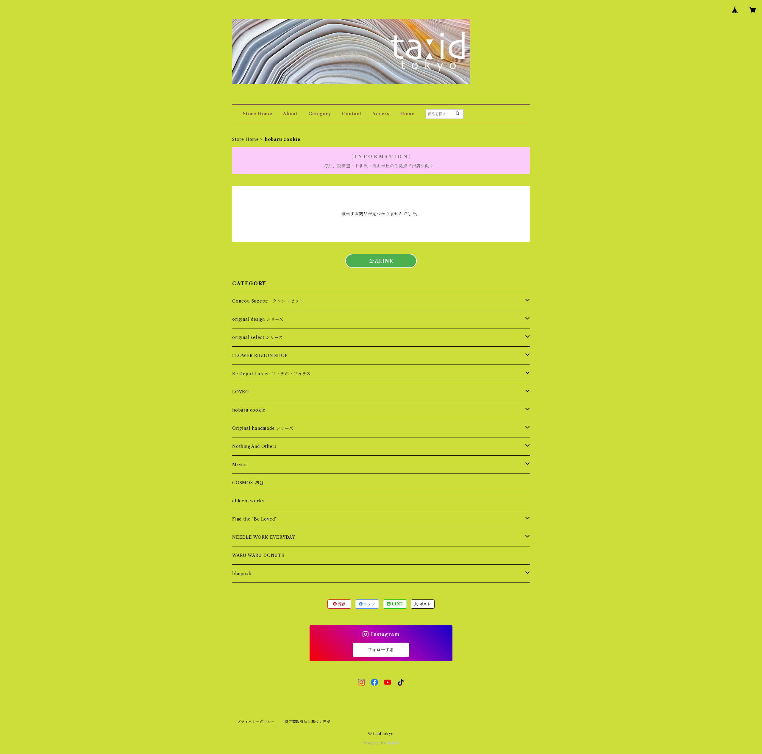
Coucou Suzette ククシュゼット (268, 301)
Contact (352, 113)
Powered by (374, 743)
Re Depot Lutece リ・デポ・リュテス (271, 373)
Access (380, 113)
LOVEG (240, 392)
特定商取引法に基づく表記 (307, 721)
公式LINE (381, 261)
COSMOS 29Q (247, 482)
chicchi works (248, 501)
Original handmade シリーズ (262, 428)
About (290, 113)
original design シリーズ (258, 319)
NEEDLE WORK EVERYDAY (263, 537)
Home (407, 113)
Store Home (257, 113)
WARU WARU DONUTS (258, 555)
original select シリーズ (257, 337)
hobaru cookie (248, 410)
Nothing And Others (254, 446)
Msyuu (239, 464)
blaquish (241, 573)
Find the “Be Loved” (254, 519)
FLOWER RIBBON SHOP (260, 355)
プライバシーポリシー (256, 721)
